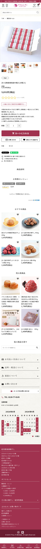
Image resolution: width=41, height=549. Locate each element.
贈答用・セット (6, 484)
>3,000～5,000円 (8, 493)
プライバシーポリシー (8, 526)
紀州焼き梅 (5, 475)
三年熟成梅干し (6, 463)
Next (39, 1)
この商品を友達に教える (9, 158)
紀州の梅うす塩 (6, 470)
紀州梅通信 (5, 513)
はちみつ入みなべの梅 (8, 453)
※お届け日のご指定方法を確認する (13, 104)
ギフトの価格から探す (8, 488)
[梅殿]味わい (5, 472)
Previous (1, 1)
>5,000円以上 (6, 495)
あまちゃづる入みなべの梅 (10, 456)
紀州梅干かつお (6, 461)
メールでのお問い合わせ (20, 391)
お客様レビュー (6, 516)
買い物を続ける (7, 161)
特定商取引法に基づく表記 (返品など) (13, 156)
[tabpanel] (20, 41)
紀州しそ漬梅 (5, 458)
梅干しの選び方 (6, 511)
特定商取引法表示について (10, 524)
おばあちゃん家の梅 (8, 468)
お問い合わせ (10, 140)
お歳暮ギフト (5, 486)
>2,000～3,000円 (8, 491)
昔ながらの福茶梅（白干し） (10, 465)
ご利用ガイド (5, 519)
